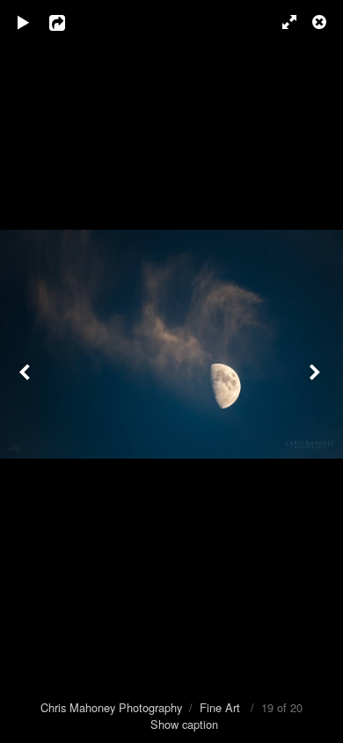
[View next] (316, 371)
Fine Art (220, 707)
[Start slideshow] (23, 22)
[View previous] (26, 371)
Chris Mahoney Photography (111, 707)
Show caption (184, 724)
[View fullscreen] (281, 22)
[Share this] (69, 22)
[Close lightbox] (321, 22)
